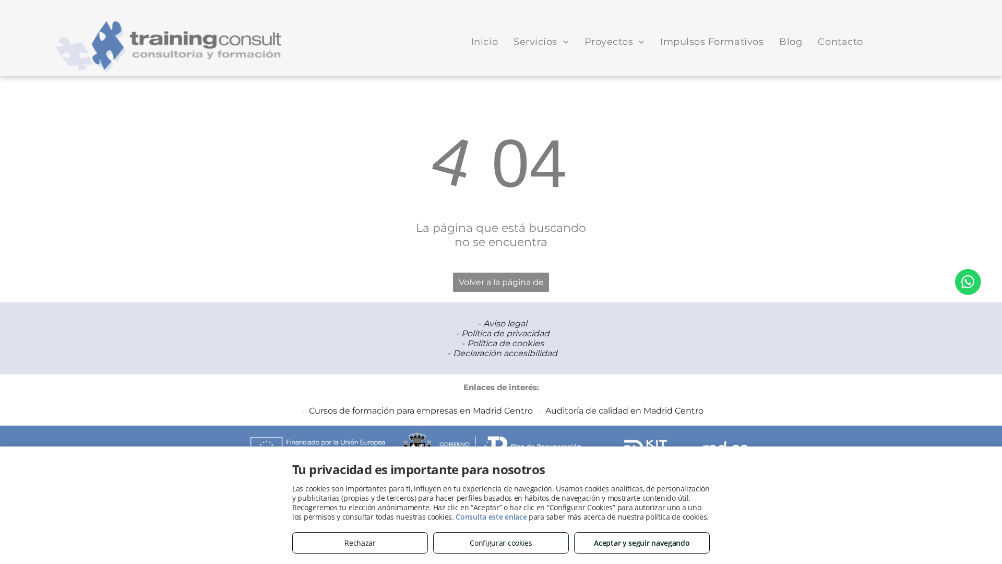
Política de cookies (505, 343)
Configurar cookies (501, 543)
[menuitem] (484, 42)
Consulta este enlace (491, 517)
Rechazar (360, 543)
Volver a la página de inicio (501, 284)
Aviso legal (505, 323)
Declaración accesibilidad (505, 353)
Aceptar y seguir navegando (641, 543)
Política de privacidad (505, 333)
